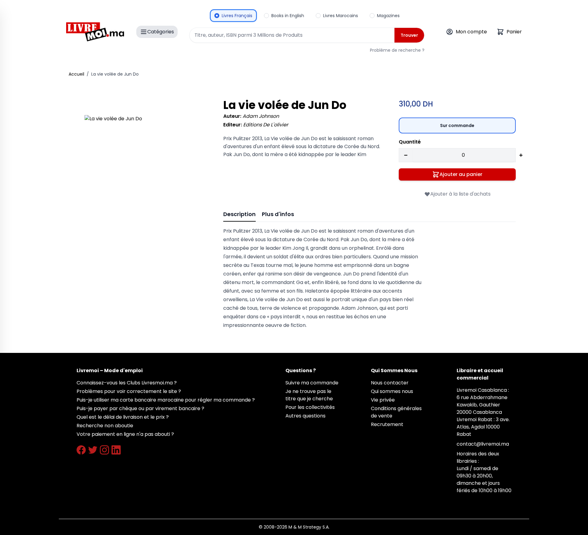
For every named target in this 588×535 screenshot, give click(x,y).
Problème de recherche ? (397, 50)
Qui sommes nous (392, 391)
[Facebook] (81, 450)
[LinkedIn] (116, 450)
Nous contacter (390, 382)
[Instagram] (104, 450)
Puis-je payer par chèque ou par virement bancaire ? (140, 408)
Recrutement (387, 424)
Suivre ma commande (311, 382)
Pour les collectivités (310, 407)
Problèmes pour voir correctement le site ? (129, 391)
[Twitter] (92, 450)
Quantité (410, 141)
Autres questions (305, 415)
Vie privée (383, 399)
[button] (145, 176)
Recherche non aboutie (105, 425)
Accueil (76, 74)
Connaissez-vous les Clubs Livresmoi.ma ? (127, 382)
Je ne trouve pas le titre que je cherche (309, 395)
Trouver (409, 35)
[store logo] (95, 31)
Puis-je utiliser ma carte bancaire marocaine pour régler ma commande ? (166, 399)
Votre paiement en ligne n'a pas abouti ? (125, 434)
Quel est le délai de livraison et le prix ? (123, 417)
